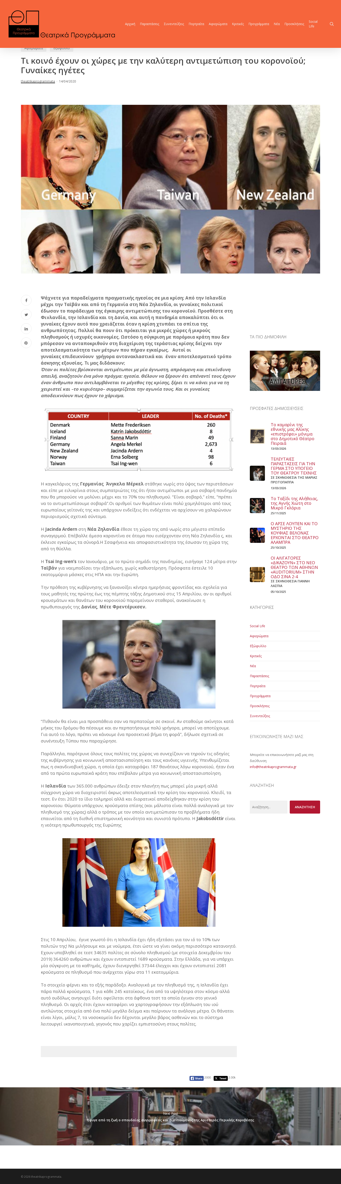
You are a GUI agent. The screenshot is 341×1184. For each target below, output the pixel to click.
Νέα (253, 666)
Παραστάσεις (259, 676)
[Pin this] (26, 342)
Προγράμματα (260, 696)
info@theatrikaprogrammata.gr (273, 767)
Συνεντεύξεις (260, 716)
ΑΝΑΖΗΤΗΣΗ (305, 807)
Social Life (257, 626)
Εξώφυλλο (61, 48)
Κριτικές (256, 656)
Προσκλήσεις (260, 706)
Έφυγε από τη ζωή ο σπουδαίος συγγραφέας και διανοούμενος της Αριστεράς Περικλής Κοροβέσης (170, 1116)
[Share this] (26, 300)
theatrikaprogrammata (38, 81)
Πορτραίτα (257, 686)
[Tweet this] (26, 314)
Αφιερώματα (33, 48)
